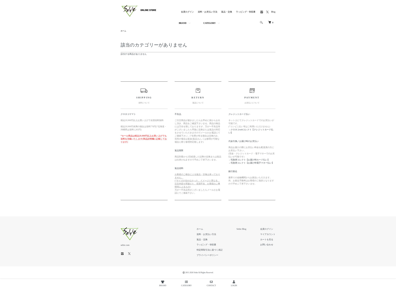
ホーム (123, 31)
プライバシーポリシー (207, 255)
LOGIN (234, 285)
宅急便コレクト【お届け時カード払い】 (250, 160)
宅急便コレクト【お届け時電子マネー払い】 (252, 163)
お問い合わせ (266, 244)
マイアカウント (267, 234)
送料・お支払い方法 (207, 12)
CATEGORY (209, 23)
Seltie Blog (241, 229)
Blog (273, 12)
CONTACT (211, 285)
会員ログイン (187, 12)
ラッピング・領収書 (245, 12)
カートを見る (266, 239)
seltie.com (125, 245)
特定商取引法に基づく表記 (210, 250)
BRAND (182, 23)
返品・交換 (226, 12)
